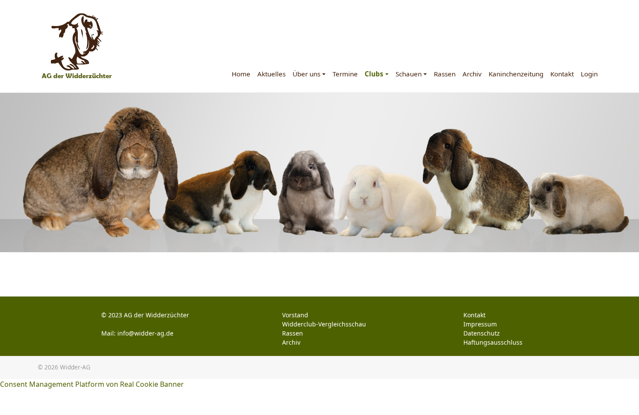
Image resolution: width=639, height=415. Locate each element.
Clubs (374, 73)
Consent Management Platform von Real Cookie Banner (92, 384)
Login (589, 73)
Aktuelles (271, 73)
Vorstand (295, 315)
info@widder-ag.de (145, 333)
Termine (345, 73)
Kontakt (562, 73)
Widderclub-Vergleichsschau (324, 324)
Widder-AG (75, 367)
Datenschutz (481, 333)
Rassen (445, 73)
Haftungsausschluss (493, 342)
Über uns (306, 73)
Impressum (480, 324)
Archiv (472, 73)
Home (241, 73)
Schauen (409, 73)
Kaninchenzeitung (516, 73)
